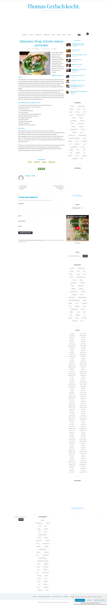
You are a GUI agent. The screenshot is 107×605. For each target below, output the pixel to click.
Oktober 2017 (72, 418)
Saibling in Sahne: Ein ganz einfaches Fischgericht (58, 187)
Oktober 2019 (83, 396)
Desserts (78, 112)
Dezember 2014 (71, 451)
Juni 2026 (72, 333)
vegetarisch (84, 155)
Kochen (31, 34)
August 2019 (83, 398)
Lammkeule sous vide (77, 59)
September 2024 (71, 346)
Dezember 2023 (83, 354)
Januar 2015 (83, 449)
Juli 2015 (83, 443)
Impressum (98, 602)
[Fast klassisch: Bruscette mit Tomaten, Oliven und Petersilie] (77, 189)
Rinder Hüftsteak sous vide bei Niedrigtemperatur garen (77, 85)
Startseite (24, 34)
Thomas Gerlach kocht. (53, 6)
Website (20, 226)
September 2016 (83, 430)
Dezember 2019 (83, 394)
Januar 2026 (71, 335)
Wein (82, 158)
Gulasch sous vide (76, 50)
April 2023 (83, 360)
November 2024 (71, 345)
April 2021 (83, 379)
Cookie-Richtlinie (83, 602)
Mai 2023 (72, 360)
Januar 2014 (83, 460)
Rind (70, 144)
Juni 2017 (72, 422)
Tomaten (70, 155)
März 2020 (71, 392)
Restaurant (84, 141)
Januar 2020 (71, 394)
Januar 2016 (83, 437)
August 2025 (72, 337)
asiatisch (72, 106)
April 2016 (72, 436)
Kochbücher (46, 34)
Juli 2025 (83, 337)
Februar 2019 (72, 403)
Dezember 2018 (71, 405)
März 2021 (71, 381)
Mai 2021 (72, 379)
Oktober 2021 (83, 373)
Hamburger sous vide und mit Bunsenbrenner (79, 70)
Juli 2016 (83, 432)
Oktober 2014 (72, 453)
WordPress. (48, 602)
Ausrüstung (38, 34)
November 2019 (71, 396)
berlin (78, 109)
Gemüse (81, 117)
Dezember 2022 (83, 363)
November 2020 (71, 384)
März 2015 (83, 447)
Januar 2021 (71, 382)
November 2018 (83, 405)
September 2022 (71, 367)
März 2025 (83, 341)
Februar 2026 (83, 333)
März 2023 (71, 362)
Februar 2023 (83, 362)
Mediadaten (66, 596)
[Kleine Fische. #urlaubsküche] (69, 181)
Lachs (81, 132)
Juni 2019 (72, 400)
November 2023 (71, 356)
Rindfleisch (77, 144)
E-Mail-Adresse (22, 221)
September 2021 (71, 375)
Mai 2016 (83, 434)
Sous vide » (77, 40)
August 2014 (72, 454)
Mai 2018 (83, 411)
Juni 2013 (72, 468)
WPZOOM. (67, 602)
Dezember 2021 (83, 371)
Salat (84, 144)
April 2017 (72, 424)
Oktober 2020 (83, 384)
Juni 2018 (72, 411)
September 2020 (71, 386)
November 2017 (83, 417)
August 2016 (72, 432)
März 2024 (71, 352)
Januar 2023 (71, 363)
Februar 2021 (83, 381)
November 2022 (71, 365)
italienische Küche (73, 129)
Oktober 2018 (72, 407)
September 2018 (83, 407)
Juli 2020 (72, 388)
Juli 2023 (72, 358)
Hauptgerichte (37, 162)
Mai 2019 (83, 400)
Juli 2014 (83, 454)
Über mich (72, 596)
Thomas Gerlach (35, 48)
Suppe (84, 149)
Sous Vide (83, 147)
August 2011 (72, 470)
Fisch (85, 112)
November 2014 (83, 451)
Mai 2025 (83, 339)
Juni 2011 (83, 470)
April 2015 (72, 447)
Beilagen (71, 109)
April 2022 (83, 369)
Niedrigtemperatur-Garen (74, 138)
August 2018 (72, 409)
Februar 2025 (72, 343)
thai (84, 152)
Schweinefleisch (73, 147)
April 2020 (83, 390)
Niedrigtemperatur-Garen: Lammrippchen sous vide (78, 44)
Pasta (77, 141)
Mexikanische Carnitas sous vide (77, 80)
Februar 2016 (72, 437)
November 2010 (83, 472)
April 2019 (72, 401)
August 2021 (83, 375)
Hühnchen (44, 162)
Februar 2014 (72, 460)
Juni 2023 (83, 358)
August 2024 (83, 346)
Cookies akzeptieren (80, 600)
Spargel (71, 149)
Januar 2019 (83, 403)
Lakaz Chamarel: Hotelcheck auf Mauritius (23, 187)
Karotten (83, 129)
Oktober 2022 (83, 365)
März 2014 (83, 458)
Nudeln (84, 138)
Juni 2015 (72, 445)
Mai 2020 (72, 390)
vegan (76, 155)
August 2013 (72, 466)
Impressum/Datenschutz (91, 602)
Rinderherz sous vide (77, 64)
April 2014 (72, 458)
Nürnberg (70, 141)
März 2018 (83, 413)
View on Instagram (77, 195)
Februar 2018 (72, 415)
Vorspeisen (74, 158)
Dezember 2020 (83, 382)
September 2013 (83, 464)
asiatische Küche (81, 106)
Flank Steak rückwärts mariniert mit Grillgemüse (78, 92)
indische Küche (81, 123)
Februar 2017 (72, 426)
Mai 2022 (72, 369)
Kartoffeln (74, 132)
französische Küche (81, 277)
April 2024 (83, 350)
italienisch (81, 126)
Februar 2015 (72, 449)
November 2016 (83, 428)
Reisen (64, 34)
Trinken (58, 34)
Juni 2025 (72, 339)
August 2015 (72, 443)
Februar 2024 (83, 352)
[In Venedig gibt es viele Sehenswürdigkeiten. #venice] (85, 174)
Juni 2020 (83, 388)
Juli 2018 (83, 409)
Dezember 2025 (83, 335)
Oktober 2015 (72, 441)
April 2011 (72, 472)
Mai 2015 (83, 445)
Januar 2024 (71, 354)
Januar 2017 (83, 426)
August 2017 (72, 420)
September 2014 (83, 453)
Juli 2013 (83, 466)
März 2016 (83, 436)
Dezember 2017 (71, 417)
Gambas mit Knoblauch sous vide (79, 54)
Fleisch (71, 277)
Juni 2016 (72, 434)
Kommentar (21, 203)
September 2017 (83, 418)
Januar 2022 (71, 371)
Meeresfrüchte (72, 135)
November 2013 (83, 462)
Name (19, 215)
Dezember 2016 (71, 428)
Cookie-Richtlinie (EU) (57, 596)
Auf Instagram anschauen (77, 508)
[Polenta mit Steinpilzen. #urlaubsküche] (77, 181)
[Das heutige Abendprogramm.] (69, 189)
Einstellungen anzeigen (99, 600)
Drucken (42, 168)
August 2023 (83, 356)
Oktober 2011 (83, 468)
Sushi (71, 152)
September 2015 (83, 441)
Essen (53, 34)
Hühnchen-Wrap (51, 162)
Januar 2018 (83, 415)
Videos (69, 34)
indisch (72, 123)
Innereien (73, 126)
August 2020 (83, 386)
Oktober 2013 (72, 464)
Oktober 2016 (72, 430)
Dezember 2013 (71, 462)
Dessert (70, 112)
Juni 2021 (83, 377)
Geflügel (30, 162)
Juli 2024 (72, 348)
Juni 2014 (72, 456)
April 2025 (72, 341)
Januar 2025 (83, 343)
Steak (78, 149)
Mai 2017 (83, 422)
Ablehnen (89, 600)
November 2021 (71, 373)
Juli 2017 (83, 420)
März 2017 (83, 424)
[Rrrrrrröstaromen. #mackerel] (85, 181)
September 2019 (71, 398)
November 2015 (83, 439)
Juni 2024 (83, 348)
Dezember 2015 (71, 439)
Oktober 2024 (83, 345)
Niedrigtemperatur (82, 135)
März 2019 (83, 401)
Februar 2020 (83, 392)
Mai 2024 (72, 350)
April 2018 (72, 413)
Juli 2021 (72, 377)
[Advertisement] (53, 22)
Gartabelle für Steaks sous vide (77, 75)
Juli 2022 (83, 367)
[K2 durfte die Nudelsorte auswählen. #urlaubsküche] (77, 174)
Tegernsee (78, 152)
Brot (84, 109)
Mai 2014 (83, 456)
